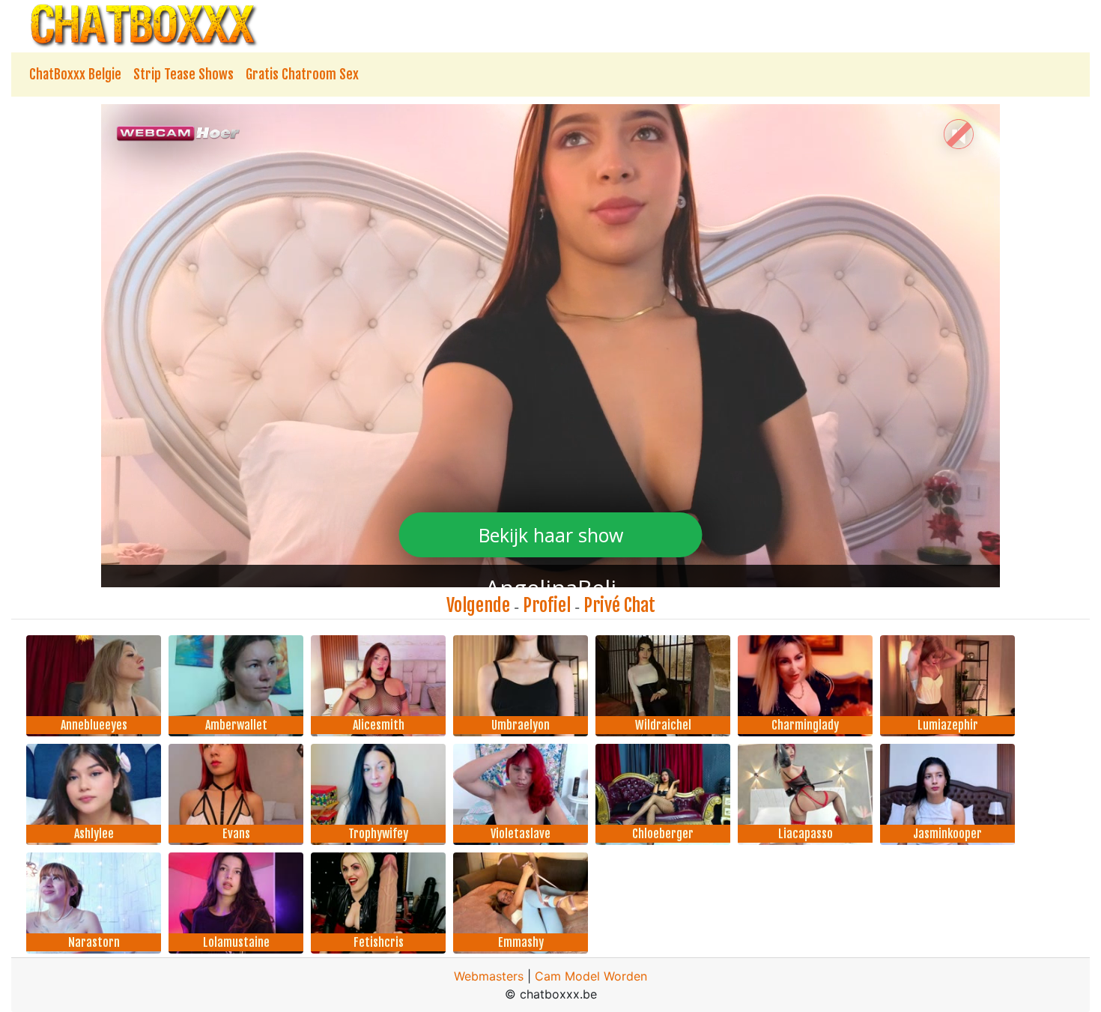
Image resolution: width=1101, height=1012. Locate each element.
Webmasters (489, 976)
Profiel (547, 605)
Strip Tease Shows (183, 74)
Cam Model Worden (591, 976)
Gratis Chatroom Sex (302, 74)
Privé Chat (619, 605)
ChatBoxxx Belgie (75, 74)
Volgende (478, 605)
